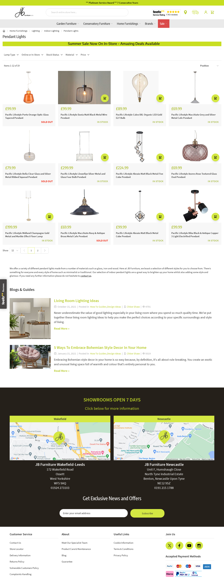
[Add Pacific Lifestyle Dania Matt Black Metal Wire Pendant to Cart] (105, 98)
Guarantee (67, 561)
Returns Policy (17, 561)
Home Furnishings (128, 23)
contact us (86, 275)
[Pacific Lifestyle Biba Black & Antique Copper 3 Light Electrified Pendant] (195, 206)
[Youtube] (189, 546)
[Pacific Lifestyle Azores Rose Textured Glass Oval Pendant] (195, 146)
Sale (162, 23)
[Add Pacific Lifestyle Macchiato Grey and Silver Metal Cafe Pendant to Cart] (215, 98)
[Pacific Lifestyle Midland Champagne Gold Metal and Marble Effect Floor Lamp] (29, 206)
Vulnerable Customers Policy (24, 567)
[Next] (45, 250)
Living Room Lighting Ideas (76, 300)
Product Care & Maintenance (76, 548)
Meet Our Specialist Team (74, 542)
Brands (149, 23)
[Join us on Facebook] (179, 546)
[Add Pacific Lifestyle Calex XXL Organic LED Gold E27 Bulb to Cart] (160, 98)
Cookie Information (123, 542)
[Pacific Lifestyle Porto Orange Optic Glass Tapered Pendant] (29, 87)
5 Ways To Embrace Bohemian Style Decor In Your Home (100, 347)
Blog (64, 555)
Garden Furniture (67, 23)
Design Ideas (114, 306)
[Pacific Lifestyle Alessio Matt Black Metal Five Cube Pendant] (139, 146)
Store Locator (16, 548)
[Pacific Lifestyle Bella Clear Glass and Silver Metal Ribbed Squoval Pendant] (29, 146)
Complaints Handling (20, 574)
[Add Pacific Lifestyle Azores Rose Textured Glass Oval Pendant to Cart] (215, 157)
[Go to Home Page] (4, 30)
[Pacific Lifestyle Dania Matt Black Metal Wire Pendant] (84, 87)
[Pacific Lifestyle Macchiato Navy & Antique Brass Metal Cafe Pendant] (84, 206)
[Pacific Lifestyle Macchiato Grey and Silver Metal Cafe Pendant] (195, 87)
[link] (24, 250)
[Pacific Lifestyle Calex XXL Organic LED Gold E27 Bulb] (139, 87)
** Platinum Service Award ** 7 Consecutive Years (112, 2)
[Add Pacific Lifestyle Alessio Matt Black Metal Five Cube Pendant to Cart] (160, 157)
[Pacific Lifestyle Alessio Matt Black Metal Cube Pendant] (139, 206)
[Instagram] (199, 546)
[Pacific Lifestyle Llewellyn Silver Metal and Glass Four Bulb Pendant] (84, 146)
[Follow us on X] (169, 546)
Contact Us (15, 542)
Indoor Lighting (51, 30)
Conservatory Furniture (97, 23)
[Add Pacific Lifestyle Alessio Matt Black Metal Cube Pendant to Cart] (160, 217)
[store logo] (24, 12)
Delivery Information (20, 555)
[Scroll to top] (215, 566)
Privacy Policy (121, 555)
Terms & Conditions (123, 548)
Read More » (61, 328)
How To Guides (98, 306)
